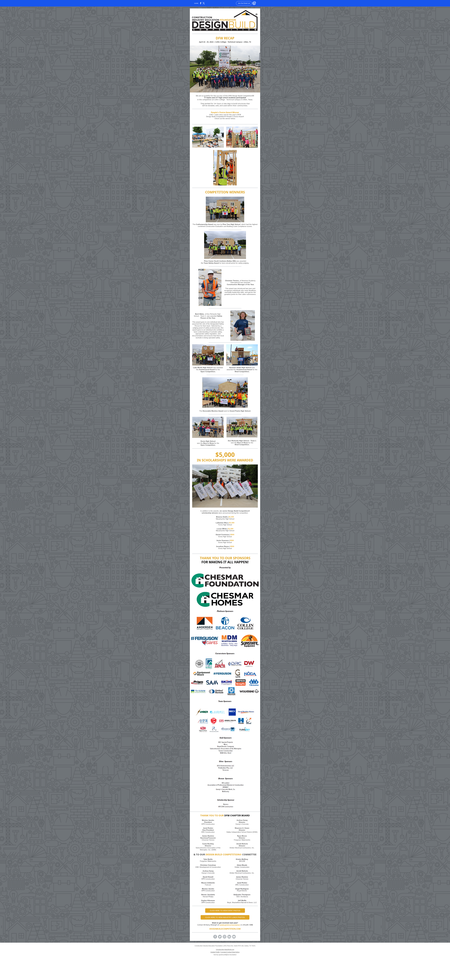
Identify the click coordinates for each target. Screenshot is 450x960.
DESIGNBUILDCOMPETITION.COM (225, 929)
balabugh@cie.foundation (229, 925)
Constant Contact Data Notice (230, 952)
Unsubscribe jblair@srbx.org (225, 949)
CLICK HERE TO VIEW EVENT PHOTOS (225, 910)
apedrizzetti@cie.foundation (227, 955)
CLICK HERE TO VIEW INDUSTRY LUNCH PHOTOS (225, 917)
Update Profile (215, 952)
